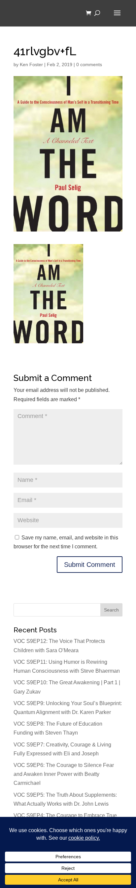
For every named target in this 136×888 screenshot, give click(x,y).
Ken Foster (31, 64)
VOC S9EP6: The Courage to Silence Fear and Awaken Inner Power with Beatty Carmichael (64, 774)
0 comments (89, 64)
